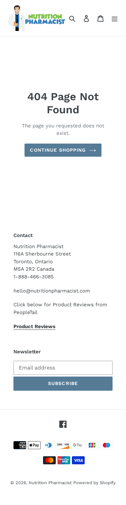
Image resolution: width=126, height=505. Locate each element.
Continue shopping (58, 150)
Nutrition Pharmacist (50, 482)
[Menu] (115, 18)
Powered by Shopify (94, 482)
